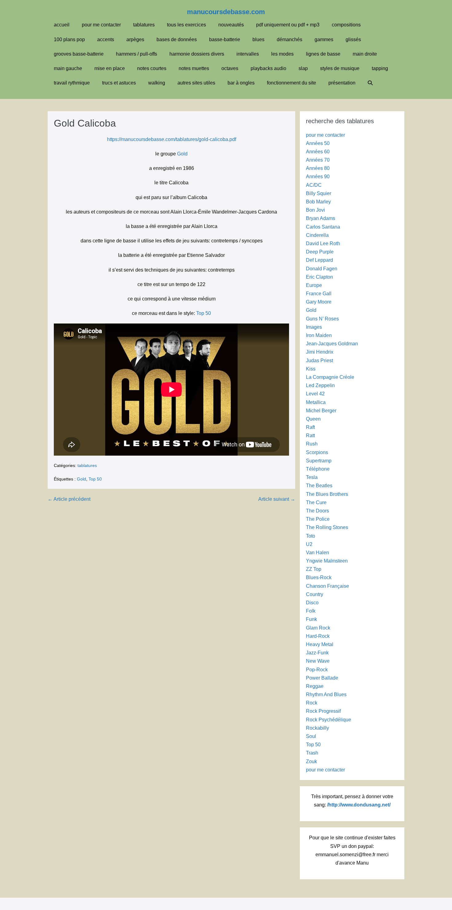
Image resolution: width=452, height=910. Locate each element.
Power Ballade (322, 678)
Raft (310, 427)
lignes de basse (323, 54)
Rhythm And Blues (326, 694)
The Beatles (319, 485)
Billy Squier (318, 193)
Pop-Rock (317, 669)
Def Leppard (319, 260)
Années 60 (318, 151)
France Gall (318, 293)
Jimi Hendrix (319, 352)
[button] (370, 83)
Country (314, 594)
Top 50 (203, 313)
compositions (346, 24)
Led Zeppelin (320, 385)
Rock (311, 702)
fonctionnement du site (291, 82)
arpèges (135, 39)
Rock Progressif (323, 711)
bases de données (177, 39)
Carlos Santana (323, 226)
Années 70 (318, 160)
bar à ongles (241, 82)
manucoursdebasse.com (226, 12)
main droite (365, 54)
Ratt (310, 435)
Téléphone (318, 469)
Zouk (311, 761)
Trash (312, 752)
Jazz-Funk (317, 652)
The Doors (317, 510)
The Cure (316, 502)
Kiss (310, 368)
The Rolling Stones (327, 527)
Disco (312, 602)
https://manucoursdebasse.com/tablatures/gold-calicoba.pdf (171, 139)
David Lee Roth (323, 243)
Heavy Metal (319, 644)
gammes (324, 39)
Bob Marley (318, 201)
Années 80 (318, 168)
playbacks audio (268, 68)
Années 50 (318, 143)
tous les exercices (186, 24)
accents (105, 39)
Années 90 (318, 176)
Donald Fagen (321, 268)
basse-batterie (224, 39)
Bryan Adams (320, 218)
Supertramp (318, 460)
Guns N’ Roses (322, 318)
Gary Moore (318, 301)
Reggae (314, 686)
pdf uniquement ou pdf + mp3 (287, 24)
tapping (380, 68)
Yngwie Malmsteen (327, 560)
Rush (312, 443)
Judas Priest (319, 360)
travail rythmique (72, 82)
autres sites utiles (196, 82)
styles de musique (339, 68)
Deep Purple (320, 251)
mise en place (109, 68)
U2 (309, 544)
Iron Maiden (319, 335)
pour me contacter (101, 24)
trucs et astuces (119, 82)
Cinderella (317, 235)
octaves (229, 68)
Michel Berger (321, 410)
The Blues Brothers (327, 494)
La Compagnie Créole (330, 377)
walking (156, 82)
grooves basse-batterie (79, 54)
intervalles (247, 54)
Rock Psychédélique (328, 719)
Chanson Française (327, 586)
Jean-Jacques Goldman (332, 343)
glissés (353, 39)
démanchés (289, 39)
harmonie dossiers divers (196, 54)
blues (258, 39)
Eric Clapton (319, 277)
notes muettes (194, 68)
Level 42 (315, 393)
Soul (311, 736)
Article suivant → (276, 499)
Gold (182, 153)
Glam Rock (318, 627)
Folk (310, 611)
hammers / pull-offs (136, 54)
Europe (314, 285)
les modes (282, 54)
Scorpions (317, 452)
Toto (310, 536)
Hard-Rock (318, 636)
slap (303, 68)
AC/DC (314, 185)
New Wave (318, 661)
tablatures (144, 24)
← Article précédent (69, 499)
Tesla (312, 477)
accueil (61, 24)
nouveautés (231, 24)
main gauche (68, 68)
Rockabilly (317, 728)
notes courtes (151, 68)
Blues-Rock (318, 577)
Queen (313, 419)
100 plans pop (69, 39)
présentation (341, 82)
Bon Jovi (315, 210)
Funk (311, 619)
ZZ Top (313, 569)
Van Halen (317, 552)
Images (314, 327)
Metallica (316, 402)
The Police (318, 519)
